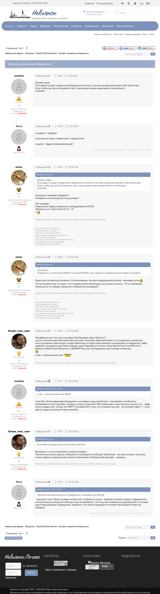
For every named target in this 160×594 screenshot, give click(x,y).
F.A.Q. (151, 34)
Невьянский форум (14, 53)
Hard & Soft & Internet (46, 53)
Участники (118, 34)
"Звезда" (48, 569)
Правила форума (133, 34)
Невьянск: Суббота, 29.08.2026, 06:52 (30, 3)
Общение (29, 53)
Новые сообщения (103, 34)
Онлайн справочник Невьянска (74, 53)
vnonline (19, 75)
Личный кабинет (95, 11)
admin (18, 167)
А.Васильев (71, 569)
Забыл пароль (10, 577)
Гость (19, 126)
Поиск (145, 34)
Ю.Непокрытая (59, 569)
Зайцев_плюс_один (19, 330)
